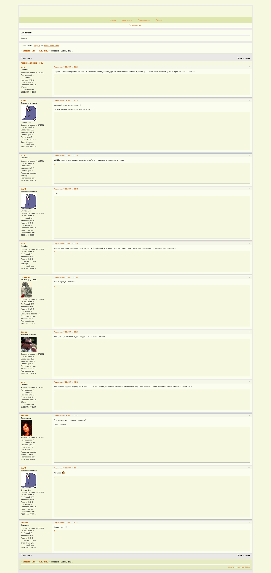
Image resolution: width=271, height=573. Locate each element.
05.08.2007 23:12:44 (70, 468)
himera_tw (25, 277)
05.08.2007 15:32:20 (70, 332)
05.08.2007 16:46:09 (70, 382)
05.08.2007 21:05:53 (70, 415)
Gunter (24, 332)
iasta (23, 67)
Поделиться (58, 67)
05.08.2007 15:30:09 (70, 277)
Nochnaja (25, 415)
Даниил (24, 523)
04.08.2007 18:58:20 (70, 155)
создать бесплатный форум (239, 567)
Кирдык (26, 51)
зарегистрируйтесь (51, 45)
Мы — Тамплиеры (40, 51)
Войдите (37, 45)
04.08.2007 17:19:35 (70, 100)
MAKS (24, 101)
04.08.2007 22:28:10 (70, 244)
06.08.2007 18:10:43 (70, 523)
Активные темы (135, 25)
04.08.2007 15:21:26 (70, 67)
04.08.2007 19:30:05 (70, 189)
